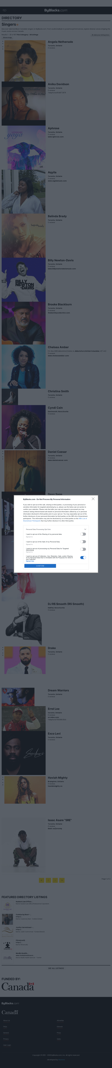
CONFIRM (40, 566)
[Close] (94, 499)
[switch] (83, 534)
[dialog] (56, 534)
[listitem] (56, 529)
